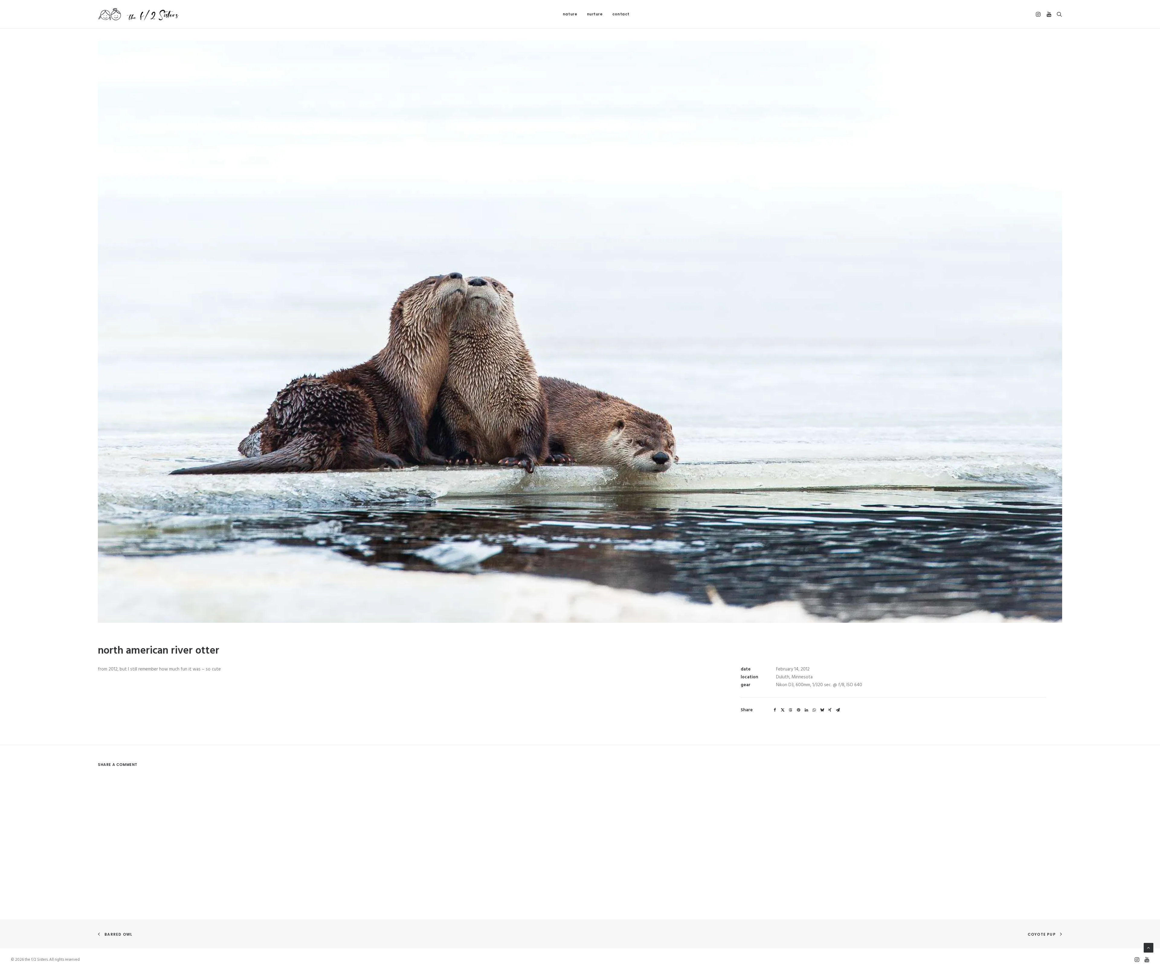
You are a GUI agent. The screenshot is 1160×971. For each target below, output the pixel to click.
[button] (1039, 14)
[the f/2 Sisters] (139, 14)
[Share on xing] (829, 710)
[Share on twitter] (782, 710)
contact (621, 14)
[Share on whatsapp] (814, 710)
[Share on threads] (790, 710)
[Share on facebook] (774, 710)
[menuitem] (570, 14)
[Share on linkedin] (806, 710)
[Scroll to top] (1148, 947)
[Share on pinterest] (798, 710)
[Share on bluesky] (822, 710)
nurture (595, 14)
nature (570, 14)
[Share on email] (837, 710)
